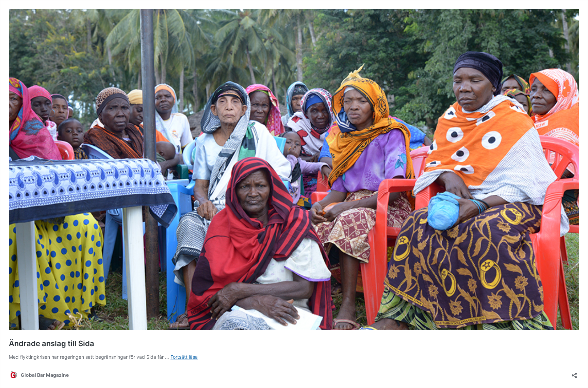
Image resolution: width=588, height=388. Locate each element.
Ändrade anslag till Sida (51, 343)
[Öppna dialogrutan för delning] (574, 373)
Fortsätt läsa (184, 357)
